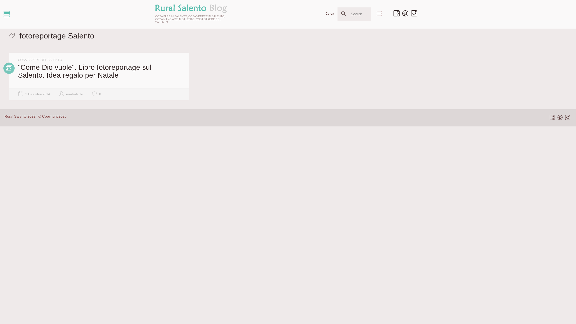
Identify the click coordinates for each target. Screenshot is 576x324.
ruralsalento (74, 94)
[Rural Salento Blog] (191, 8)
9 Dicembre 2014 (37, 94)
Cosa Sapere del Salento (40, 60)
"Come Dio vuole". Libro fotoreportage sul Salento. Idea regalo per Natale (84, 71)
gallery (9, 68)
